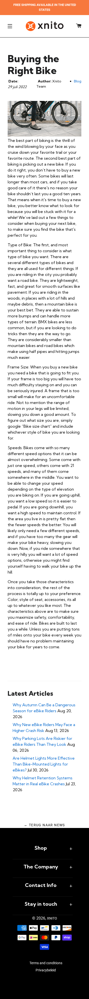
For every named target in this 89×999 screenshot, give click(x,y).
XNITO (52, 918)
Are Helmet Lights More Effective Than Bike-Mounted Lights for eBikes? (44, 764)
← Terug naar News (44, 825)
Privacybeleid (46, 970)
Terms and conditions (45, 963)
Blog (77, 81)
